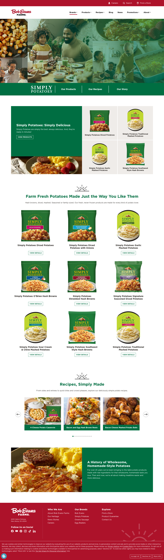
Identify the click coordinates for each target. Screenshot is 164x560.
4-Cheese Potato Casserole (42, 428)
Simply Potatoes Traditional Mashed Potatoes (135, 135)
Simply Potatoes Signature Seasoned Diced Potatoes (128, 297)
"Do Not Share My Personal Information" (50, 551)
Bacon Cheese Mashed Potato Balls (121, 428)
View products (25, 137)
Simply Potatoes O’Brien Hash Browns (35, 296)
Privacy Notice (113, 546)
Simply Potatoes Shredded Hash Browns (82, 297)
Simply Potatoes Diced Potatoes (100, 135)
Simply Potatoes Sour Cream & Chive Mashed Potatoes (36, 348)
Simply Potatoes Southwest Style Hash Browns (135, 169)
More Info (157, 556)
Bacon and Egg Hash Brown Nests (82, 428)
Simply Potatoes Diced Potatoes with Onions (82, 246)
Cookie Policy (128, 546)
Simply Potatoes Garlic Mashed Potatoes (99, 169)
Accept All (135, 556)
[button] (73, 436)
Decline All (146, 556)
